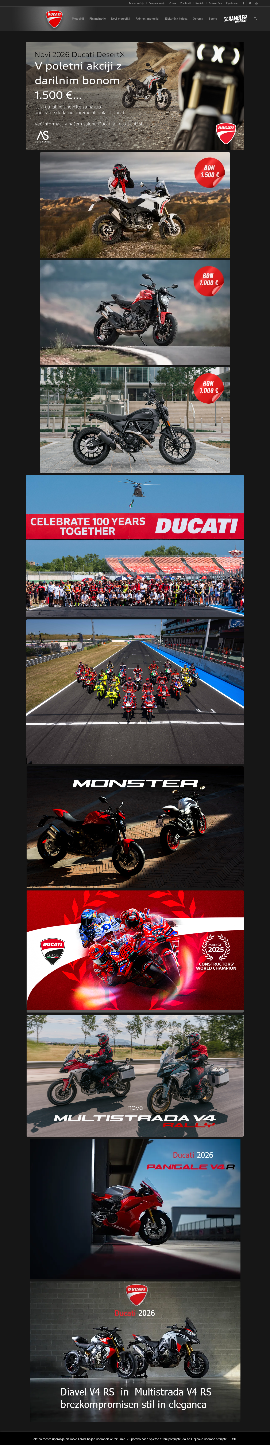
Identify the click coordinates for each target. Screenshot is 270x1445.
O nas (172, 3)
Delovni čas (215, 3)
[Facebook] (243, 3)
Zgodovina (232, 3)
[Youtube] (256, 3)
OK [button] (234, 1439)
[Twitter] (250, 3)
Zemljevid (185, 3)
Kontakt (200, 3)
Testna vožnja (136, 3)
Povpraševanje (157, 3)
